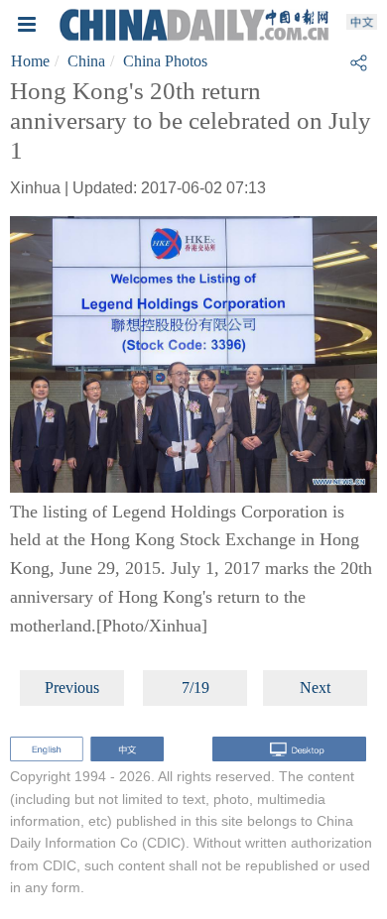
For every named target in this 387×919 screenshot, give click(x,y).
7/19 (195, 687)
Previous (72, 687)
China (86, 61)
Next (315, 687)
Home (30, 61)
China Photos (165, 61)
